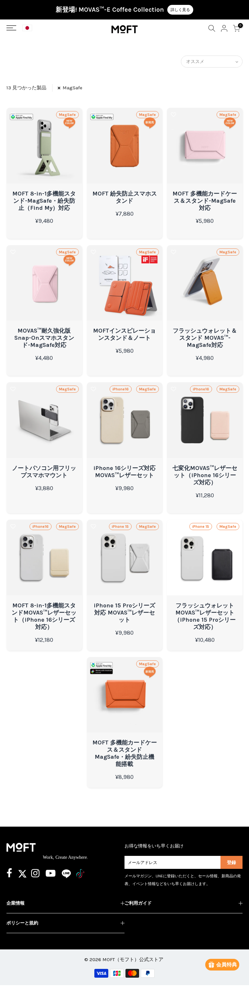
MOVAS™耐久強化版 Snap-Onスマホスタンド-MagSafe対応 (44, 338)
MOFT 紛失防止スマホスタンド (124, 197)
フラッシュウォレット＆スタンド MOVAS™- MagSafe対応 (205, 338)
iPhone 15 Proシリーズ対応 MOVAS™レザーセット (124, 612)
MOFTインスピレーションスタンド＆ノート (124, 334)
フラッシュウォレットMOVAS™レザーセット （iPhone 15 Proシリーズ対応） (205, 616)
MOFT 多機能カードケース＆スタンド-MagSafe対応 (204, 200)
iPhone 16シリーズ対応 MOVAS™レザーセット (124, 471)
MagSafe (72, 88)
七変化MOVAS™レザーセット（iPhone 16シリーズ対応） (204, 475)
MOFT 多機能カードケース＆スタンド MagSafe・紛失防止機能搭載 (124, 753)
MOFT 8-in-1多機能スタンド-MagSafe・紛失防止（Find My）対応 (44, 200)
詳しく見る (180, 9)
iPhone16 (121, 389)
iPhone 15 (120, 526)
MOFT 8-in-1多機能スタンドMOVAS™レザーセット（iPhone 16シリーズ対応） (44, 616)
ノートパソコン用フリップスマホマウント (44, 471)
